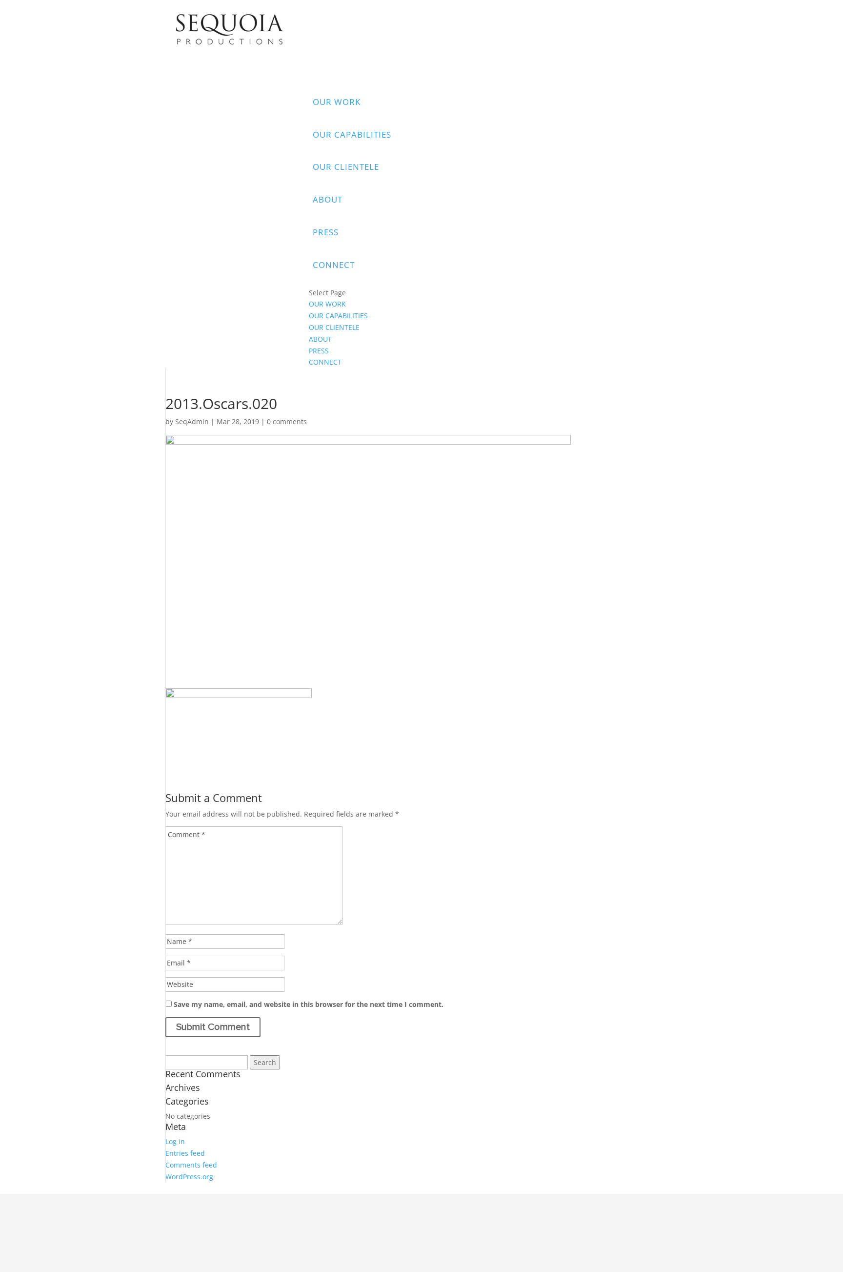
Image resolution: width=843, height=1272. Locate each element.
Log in (175, 1141)
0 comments (287, 421)
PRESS (326, 232)
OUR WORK (337, 101)
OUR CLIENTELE (346, 166)
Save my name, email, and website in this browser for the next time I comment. (308, 1004)
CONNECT (334, 264)
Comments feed (191, 1164)
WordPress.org (189, 1176)
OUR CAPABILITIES (352, 134)
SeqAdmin (192, 421)
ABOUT (327, 199)
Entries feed (185, 1153)
